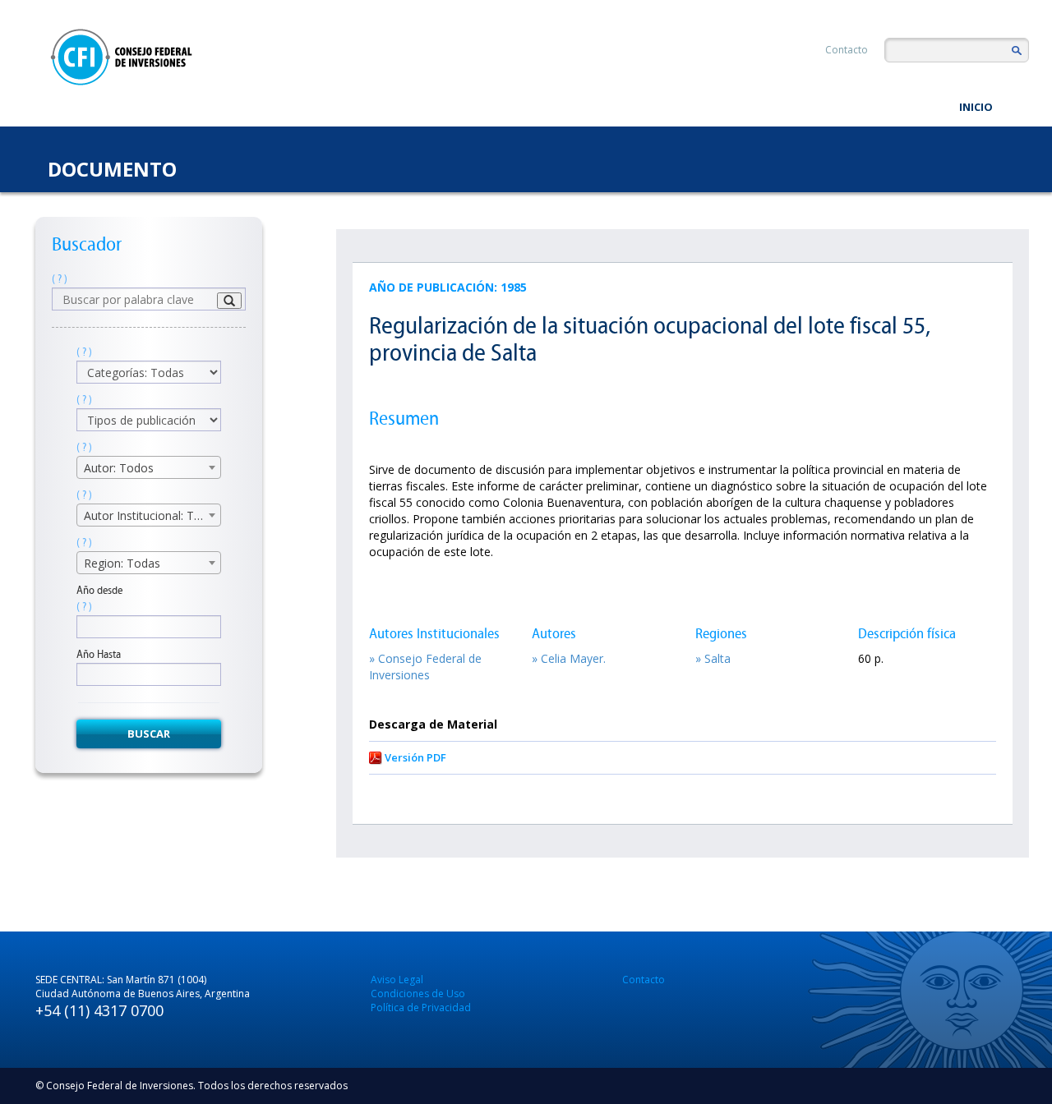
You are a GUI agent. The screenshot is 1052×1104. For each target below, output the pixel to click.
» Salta (713, 658)
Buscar (148, 733)
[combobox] (148, 467)
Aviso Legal (397, 980)
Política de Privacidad (421, 1007)
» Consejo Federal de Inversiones (425, 667)
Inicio (976, 106)
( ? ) (59, 279)
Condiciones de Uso (418, 993)
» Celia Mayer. (569, 658)
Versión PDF (415, 757)
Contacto (846, 50)
